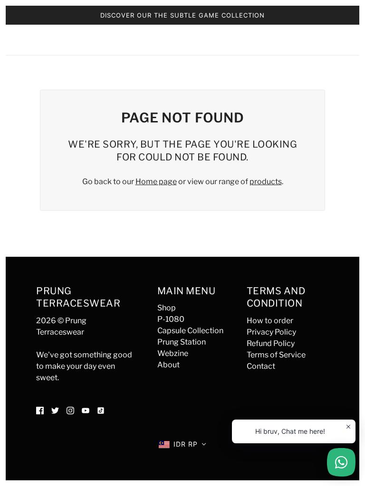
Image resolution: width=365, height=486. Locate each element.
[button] (182, 444)
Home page (156, 181)
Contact (261, 366)
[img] (40, 410)
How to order (270, 320)
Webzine (172, 353)
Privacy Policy (271, 331)
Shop (166, 307)
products (266, 181)
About (168, 364)
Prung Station (181, 341)
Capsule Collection (190, 330)
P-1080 (170, 319)
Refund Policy (271, 343)
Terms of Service (276, 354)
